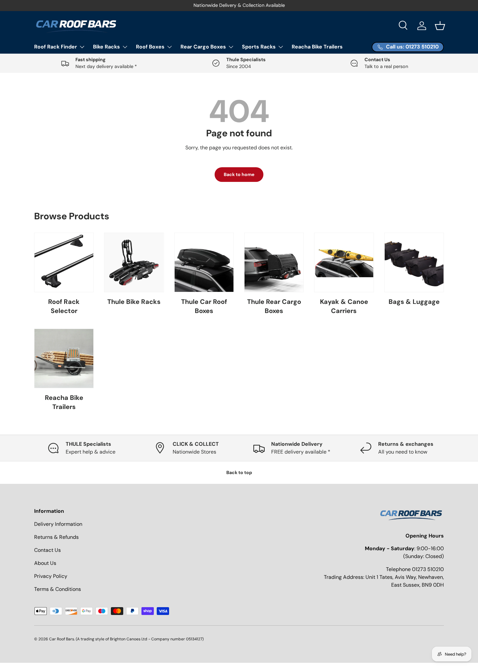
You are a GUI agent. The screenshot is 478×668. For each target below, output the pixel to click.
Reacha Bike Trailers (317, 46)
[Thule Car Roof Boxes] (204, 262)
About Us (45, 563)
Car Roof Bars (61, 639)
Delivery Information (58, 524)
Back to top (239, 472)
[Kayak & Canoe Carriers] (343, 262)
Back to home (239, 174)
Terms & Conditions (57, 589)
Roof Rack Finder (55, 46)
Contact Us (47, 550)
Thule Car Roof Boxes (204, 306)
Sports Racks (259, 46)
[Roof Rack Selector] (63, 262)
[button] (440, 26)
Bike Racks (106, 46)
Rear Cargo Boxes (203, 46)
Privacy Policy (50, 576)
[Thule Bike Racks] (133, 262)
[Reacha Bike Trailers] (63, 358)
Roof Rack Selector (64, 306)
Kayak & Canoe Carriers (344, 306)
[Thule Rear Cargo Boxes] (274, 262)
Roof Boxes (150, 46)
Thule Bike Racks (134, 301)
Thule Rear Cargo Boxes (274, 306)
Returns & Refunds (56, 537)
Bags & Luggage (414, 301)
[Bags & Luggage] (414, 262)
